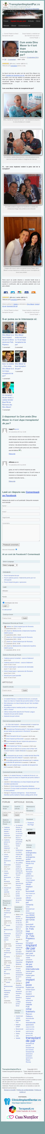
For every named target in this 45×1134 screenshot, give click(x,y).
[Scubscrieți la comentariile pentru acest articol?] (33, 291)
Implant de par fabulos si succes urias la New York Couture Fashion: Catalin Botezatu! (20, 750)
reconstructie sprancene (30, 1023)
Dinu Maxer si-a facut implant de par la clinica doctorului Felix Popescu (8, 340)
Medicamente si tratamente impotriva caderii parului (8, 934)
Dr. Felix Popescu (30, 937)
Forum (5, 21)
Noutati (18, 1031)
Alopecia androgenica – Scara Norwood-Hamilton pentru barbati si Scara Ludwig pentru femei (20, 794)
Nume (4, 506)
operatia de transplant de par (15, 75)
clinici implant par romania (29, 901)
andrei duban (28, 860)
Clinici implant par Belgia (30, 881)
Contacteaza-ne (24, 25)
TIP (5, 59)
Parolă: (4, 597)
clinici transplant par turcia (30, 917)
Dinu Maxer (30, 304)
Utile (17, 1036)
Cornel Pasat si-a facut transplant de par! (10, 34)
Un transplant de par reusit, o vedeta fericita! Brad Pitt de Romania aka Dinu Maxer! (7, 401)
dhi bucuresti (29, 923)
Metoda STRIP (18, 1026)
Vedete (15, 304)
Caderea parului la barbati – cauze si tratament (18, 658)
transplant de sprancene (30, 1053)
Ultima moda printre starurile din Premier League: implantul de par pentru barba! (19, 713)
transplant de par (12, 306)
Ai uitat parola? (7, 609)
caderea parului (28, 875)
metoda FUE (29, 1005)
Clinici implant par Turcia (13, 746)
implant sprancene (30, 994)
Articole (31, 21)
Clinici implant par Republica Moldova (22, 786)
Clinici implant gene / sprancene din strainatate (18, 667)
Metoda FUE (18, 1021)
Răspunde (12, 454)
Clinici (38, 21)
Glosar (13, 25)
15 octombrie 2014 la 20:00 (17, 465)
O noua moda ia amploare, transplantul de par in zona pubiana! (19, 974)
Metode (6, 25)
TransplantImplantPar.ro (11, 1069)
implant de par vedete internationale (32, 965)
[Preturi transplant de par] (5, 736)
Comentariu (6, 523)
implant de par (31, 946)
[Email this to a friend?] (26, 291)
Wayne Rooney (28, 1061)
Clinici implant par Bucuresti (14, 739)
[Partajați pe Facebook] (5, 291)
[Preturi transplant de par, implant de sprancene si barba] (5, 741)
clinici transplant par (30, 908)
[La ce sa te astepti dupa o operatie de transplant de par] (5, 765)
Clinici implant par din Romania (23, 626)
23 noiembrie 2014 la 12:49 (17, 432)
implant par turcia (30, 988)
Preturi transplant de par (13, 736)
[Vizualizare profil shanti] (5, 631)
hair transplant (29, 941)
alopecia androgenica (30, 856)
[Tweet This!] (12, 291)
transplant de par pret (30, 1044)
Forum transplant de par (11, 575)
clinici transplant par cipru (30, 913)
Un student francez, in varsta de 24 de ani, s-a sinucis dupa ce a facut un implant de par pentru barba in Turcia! (21, 700)
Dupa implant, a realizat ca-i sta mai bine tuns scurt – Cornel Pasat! (31, 36)
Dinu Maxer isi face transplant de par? (20, 366)
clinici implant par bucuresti (30, 887)
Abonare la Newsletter (32, 9)
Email (4, 511)
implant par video (30, 991)
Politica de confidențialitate (25, 1090)
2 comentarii (12, 59)
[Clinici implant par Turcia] (5, 746)
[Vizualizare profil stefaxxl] (5, 626)
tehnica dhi (29, 1033)
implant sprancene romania (29, 1000)
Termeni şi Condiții (10, 1090)
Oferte (18, 1033)
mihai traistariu (30, 1010)
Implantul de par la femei (12, 716)
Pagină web (6, 517)
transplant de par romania (30, 1049)
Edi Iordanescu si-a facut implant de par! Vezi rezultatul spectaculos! (20, 854)
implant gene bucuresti (30, 972)
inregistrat (14, 66)
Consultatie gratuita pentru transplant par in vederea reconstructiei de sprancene (21, 761)
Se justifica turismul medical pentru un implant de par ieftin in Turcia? (19, 869)
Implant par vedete (19, 1017)
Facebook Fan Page (31, 824)
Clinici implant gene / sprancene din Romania (18, 671)
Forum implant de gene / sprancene (15, 582)
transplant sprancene (29, 1057)
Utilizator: (5, 591)
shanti (8, 631)
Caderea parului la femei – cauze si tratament (18, 662)
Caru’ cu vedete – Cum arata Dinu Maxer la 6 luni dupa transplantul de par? (8, 370)
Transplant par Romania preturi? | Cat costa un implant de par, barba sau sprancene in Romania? (22, 730)
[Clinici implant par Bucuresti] (5, 739)
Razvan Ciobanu (29, 1015)
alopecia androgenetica (31, 851)
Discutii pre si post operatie (12, 675)
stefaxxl (9, 626)
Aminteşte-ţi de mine (11, 603)
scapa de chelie (30, 1027)
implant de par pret (30, 952)
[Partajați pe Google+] (19, 291)
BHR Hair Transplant (29, 871)
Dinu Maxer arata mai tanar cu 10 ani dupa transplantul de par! (20, 340)
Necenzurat (19, 1029)
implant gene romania (30, 976)
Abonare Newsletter (8, 549)
